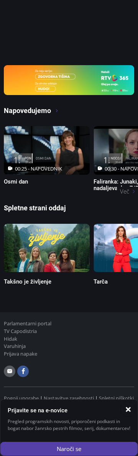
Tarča (101, 281)
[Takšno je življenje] (47, 248)
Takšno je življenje (27, 281)
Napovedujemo (28, 111)
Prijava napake (20, 353)
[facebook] (23, 371)
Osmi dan (16, 181)
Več (124, 191)
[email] (9, 371)
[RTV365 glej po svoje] (69, 79)
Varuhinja (15, 346)
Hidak (10, 338)
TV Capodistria (20, 331)
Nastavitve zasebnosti (69, 398)
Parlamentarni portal (27, 323)
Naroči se (69, 449)
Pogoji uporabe (21, 398)
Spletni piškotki (116, 398)
